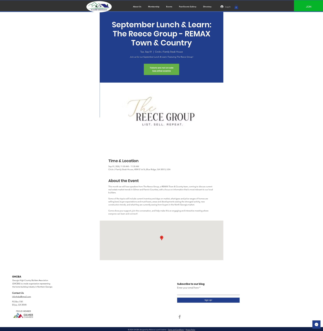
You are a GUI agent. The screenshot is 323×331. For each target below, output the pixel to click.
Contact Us (18, 292)
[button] (236, 6)
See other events (161, 70)
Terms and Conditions (176, 330)
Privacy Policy (190, 330)
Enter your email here (188, 288)
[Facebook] (179, 316)
